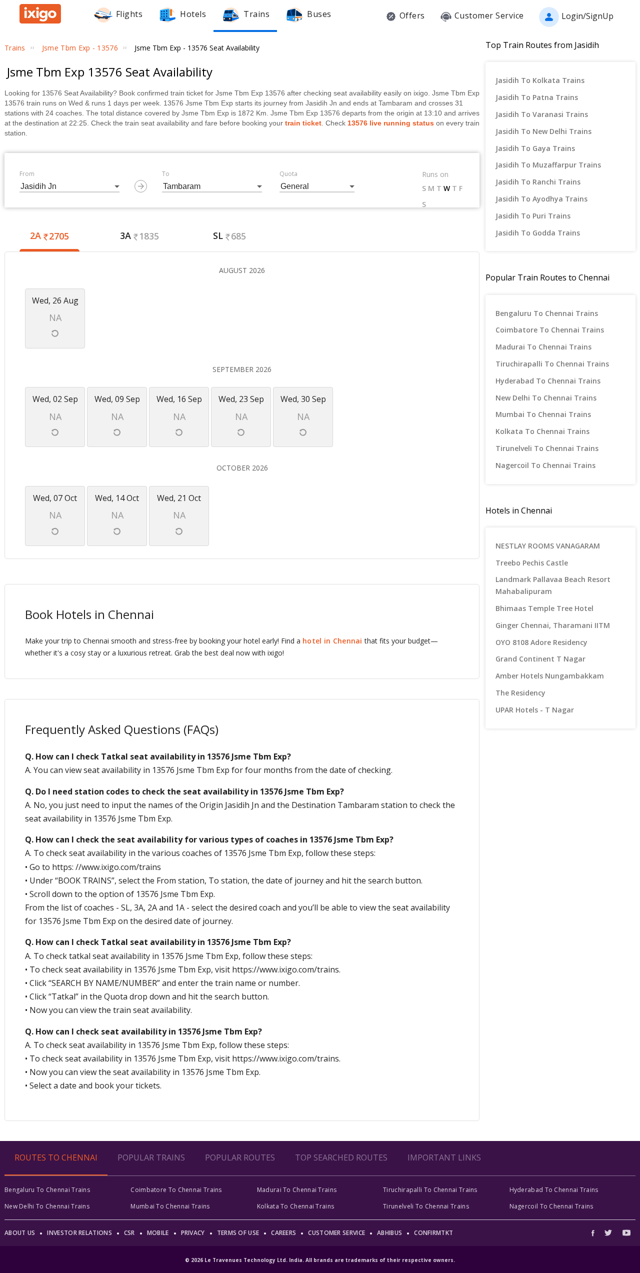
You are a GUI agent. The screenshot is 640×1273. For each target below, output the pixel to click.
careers (283, 1232)
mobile (158, 1232)
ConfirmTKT (433, 1232)
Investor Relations (79, 1232)
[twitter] (608, 1232)
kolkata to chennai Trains (543, 431)
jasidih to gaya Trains (535, 148)
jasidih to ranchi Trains (538, 181)
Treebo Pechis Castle (532, 563)
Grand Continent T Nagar (541, 659)
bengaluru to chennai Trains (547, 313)
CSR (129, 1232)
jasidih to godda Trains (538, 233)
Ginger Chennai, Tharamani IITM (553, 625)
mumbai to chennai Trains (543, 414)
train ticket (303, 123)
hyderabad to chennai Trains (548, 381)
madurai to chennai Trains (544, 347)
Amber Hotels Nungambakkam (550, 675)
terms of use (238, 1232)
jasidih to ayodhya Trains (542, 199)
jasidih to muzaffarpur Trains (548, 165)
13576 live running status (391, 123)
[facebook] (596, 1232)
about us (19, 1232)
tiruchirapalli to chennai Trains (552, 363)
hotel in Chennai (332, 641)
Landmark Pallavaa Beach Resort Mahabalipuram (553, 585)
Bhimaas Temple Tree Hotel (545, 608)
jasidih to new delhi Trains (544, 131)
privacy (193, 1232)
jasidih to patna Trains (537, 97)
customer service (336, 1232)
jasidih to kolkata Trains (540, 80)
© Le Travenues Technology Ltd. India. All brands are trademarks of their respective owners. (320, 1260)
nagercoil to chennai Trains (546, 465)
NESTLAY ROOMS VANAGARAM (548, 545)
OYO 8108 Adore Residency (542, 642)
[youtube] (627, 1232)
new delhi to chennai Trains (546, 397)
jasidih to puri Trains (533, 215)
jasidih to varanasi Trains (542, 114)
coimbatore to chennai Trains (550, 329)
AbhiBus (389, 1232)
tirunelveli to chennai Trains (547, 448)
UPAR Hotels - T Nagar (535, 709)
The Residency (521, 693)
